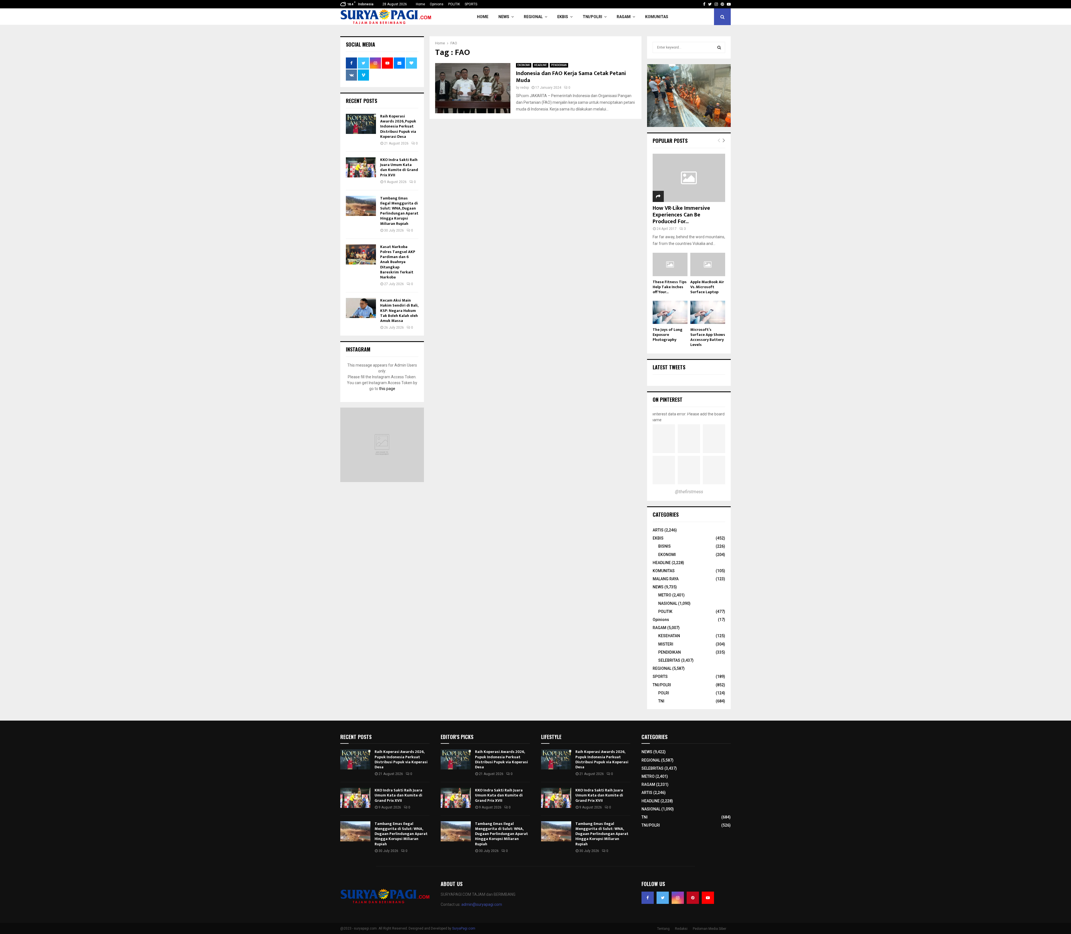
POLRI (663, 693)
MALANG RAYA (666, 579)
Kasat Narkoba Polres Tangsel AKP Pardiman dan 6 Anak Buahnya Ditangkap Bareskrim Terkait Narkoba (397, 262)
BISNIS (664, 546)
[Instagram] (678, 898)
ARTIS (658, 530)
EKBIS (562, 17)
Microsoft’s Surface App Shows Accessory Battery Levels (707, 337)
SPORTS (471, 4)
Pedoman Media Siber (709, 929)
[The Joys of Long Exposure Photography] (670, 312)
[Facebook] (647, 898)
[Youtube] (708, 898)
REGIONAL (533, 17)
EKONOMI (523, 65)
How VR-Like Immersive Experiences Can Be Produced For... (681, 214)
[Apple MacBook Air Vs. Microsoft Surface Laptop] (707, 264)
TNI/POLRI (592, 17)
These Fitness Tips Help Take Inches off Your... (670, 287)
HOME (482, 17)
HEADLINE (540, 65)
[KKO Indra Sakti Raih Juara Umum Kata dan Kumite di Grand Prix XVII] (361, 167)
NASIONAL (667, 603)
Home (420, 4)
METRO (664, 595)
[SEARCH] (719, 47)
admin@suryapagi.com (481, 904)
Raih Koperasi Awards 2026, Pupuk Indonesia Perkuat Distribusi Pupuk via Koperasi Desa (398, 126)
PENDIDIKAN (559, 65)
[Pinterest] (693, 898)
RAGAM (624, 17)
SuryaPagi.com (463, 928)
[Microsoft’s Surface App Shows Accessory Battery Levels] (707, 312)
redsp (524, 88)
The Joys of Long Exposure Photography (667, 334)
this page (387, 388)
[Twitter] (663, 898)
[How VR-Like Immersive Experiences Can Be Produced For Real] (689, 178)
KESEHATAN (669, 636)
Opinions (436, 4)
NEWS (503, 17)
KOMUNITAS (656, 17)
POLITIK (454, 4)
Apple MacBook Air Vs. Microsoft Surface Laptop (707, 287)
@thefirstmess (689, 491)
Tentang (663, 929)
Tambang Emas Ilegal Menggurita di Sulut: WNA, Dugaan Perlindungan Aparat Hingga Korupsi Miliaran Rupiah (399, 211)
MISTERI (665, 644)
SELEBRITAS (669, 660)
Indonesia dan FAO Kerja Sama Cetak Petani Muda (571, 77)
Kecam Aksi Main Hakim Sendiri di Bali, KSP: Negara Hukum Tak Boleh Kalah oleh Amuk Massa (399, 310)
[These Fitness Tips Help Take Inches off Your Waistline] (670, 264)
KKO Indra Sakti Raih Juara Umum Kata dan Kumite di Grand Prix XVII (399, 167)
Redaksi (681, 929)
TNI (661, 701)
